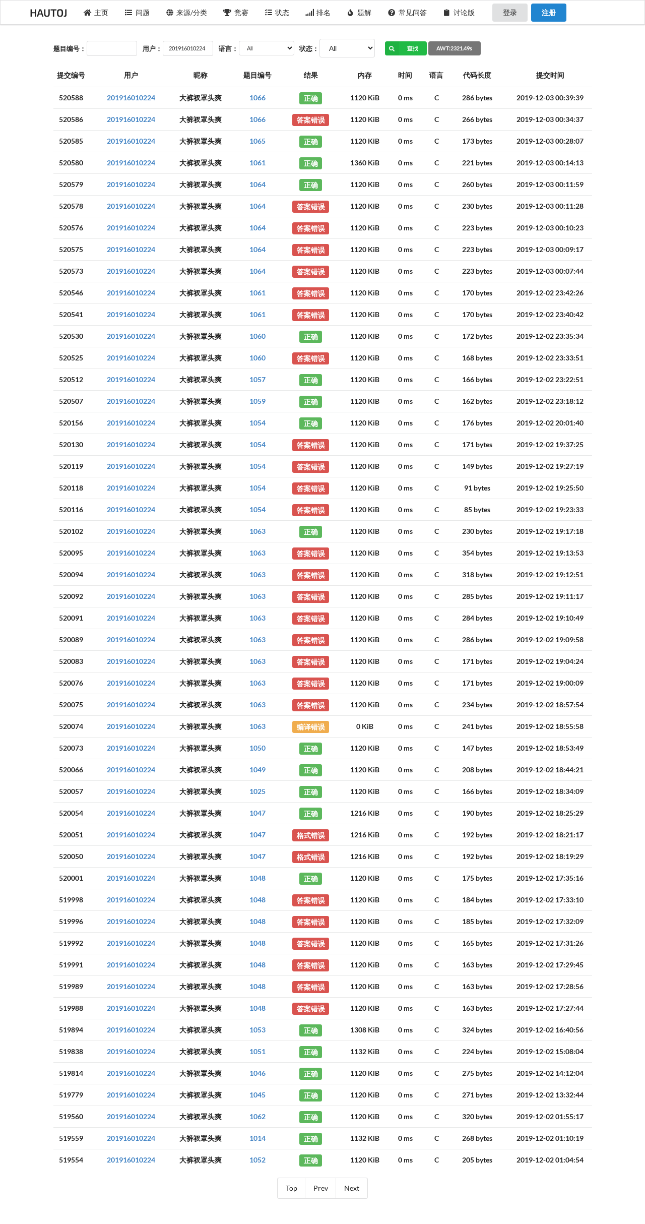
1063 (257, 531)
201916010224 (131, 97)
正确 (311, 97)
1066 (257, 97)
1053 (257, 1029)
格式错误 (311, 834)
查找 (412, 48)
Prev (320, 1188)
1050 (257, 748)
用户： (152, 48)
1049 (257, 769)
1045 (257, 1094)
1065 (257, 141)
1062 (257, 1116)
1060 (257, 336)
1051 (257, 1051)
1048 (257, 878)
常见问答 (413, 12)
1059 (257, 401)
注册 (549, 12)
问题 (143, 12)
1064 (257, 184)
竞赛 (241, 12)
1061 (257, 162)
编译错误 (311, 726)
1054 (257, 422)
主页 (101, 12)
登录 (510, 12)
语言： (228, 48)
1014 (257, 1138)
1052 (257, 1159)
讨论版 (464, 12)
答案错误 (311, 119)
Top (291, 1188)
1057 (257, 379)
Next (351, 1188)
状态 (282, 12)
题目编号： (69, 48)
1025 (257, 791)
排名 (323, 12)
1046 (257, 1073)
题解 (364, 12)
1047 (257, 813)
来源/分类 (191, 12)
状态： (309, 48)
